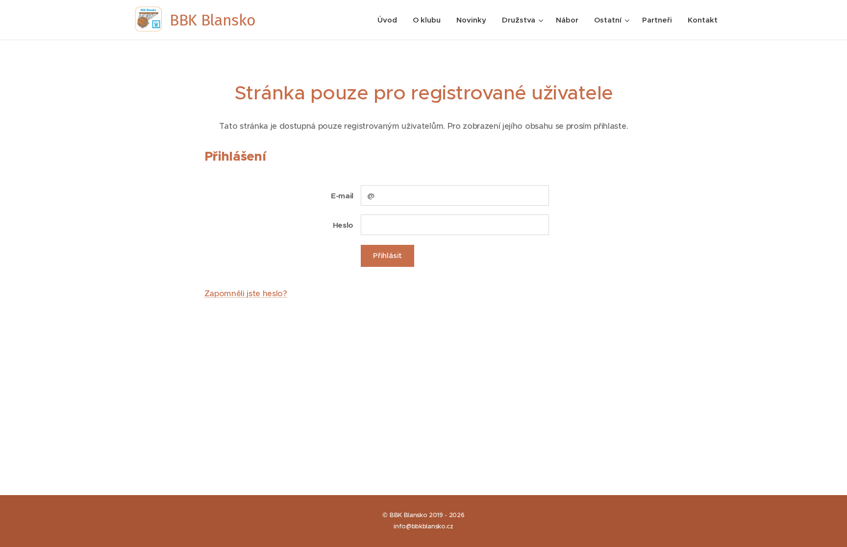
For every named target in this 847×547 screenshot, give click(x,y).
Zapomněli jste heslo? (245, 293)
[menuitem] (390, 20)
